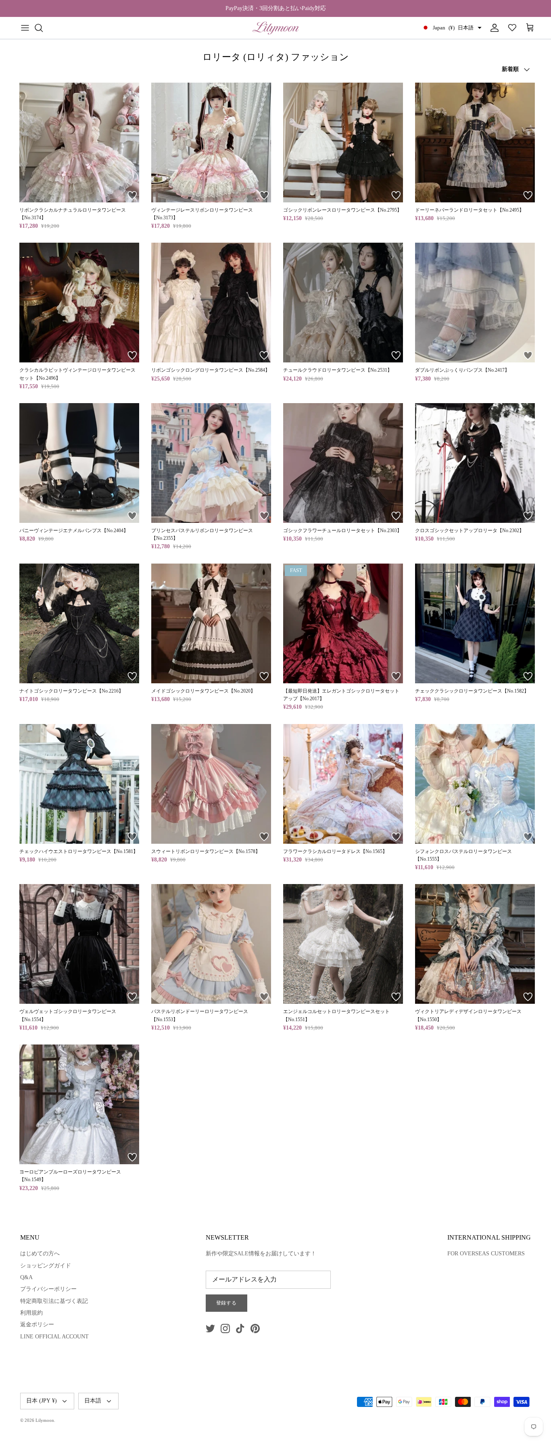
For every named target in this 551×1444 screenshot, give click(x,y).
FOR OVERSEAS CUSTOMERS (486, 1253)
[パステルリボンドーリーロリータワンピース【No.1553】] (211, 944)
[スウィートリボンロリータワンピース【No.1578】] (211, 784)
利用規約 (31, 1313)
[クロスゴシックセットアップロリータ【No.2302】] (475, 463)
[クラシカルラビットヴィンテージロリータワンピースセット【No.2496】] (79, 302)
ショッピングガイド (45, 1266)
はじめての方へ (40, 1253)
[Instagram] (225, 1328)
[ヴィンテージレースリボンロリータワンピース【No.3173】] (211, 142)
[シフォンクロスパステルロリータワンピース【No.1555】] (475, 784)
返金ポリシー (37, 1324)
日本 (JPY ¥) (41, 1401)
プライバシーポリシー (48, 1289)
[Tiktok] (240, 1328)
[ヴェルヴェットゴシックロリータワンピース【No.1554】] (79, 944)
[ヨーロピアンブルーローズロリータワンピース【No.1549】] (79, 1104)
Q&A (26, 1277)
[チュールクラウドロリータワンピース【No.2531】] (343, 302)
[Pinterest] (255, 1328)
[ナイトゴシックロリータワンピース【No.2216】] (79, 623)
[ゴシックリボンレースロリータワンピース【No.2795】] (343, 142)
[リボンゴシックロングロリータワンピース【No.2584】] (211, 302)
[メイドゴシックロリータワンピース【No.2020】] (211, 623)
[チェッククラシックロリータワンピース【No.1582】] (475, 623)
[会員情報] (492, 28)
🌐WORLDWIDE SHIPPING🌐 (275, 8)
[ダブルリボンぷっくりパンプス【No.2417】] (475, 302)
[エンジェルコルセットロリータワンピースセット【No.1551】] (343, 944)
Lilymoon (44, 1420)
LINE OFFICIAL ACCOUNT (54, 1337)
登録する (226, 1303)
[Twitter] (210, 1328)
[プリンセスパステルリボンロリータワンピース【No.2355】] (211, 463)
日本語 (92, 1401)
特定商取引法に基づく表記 (54, 1301)
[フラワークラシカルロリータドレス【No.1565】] (343, 784)
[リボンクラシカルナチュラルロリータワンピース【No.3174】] (79, 142)
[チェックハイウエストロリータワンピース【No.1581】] (79, 784)
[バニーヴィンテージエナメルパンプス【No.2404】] (79, 463)
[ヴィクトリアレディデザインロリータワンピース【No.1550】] (475, 944)
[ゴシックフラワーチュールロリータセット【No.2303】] (343, 463)
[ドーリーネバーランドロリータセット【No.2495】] (475, 142)
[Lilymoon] (275, 28)
